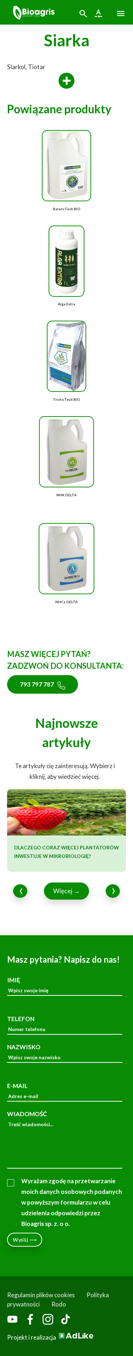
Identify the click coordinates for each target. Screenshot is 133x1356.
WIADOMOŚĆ (27, 1114)
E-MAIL (17, 1086)
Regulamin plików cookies (41, 1295)
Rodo (58, 1304)
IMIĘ (13, 980)
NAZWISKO (23, 1047)
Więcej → (66, 891)
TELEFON (20, 1019)
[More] (66, 81)
